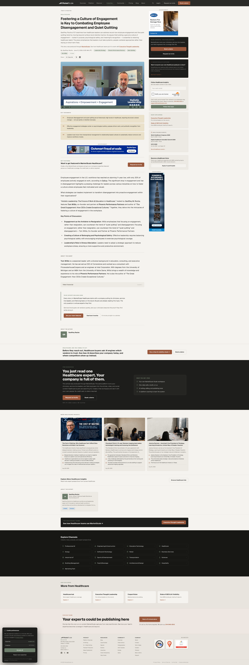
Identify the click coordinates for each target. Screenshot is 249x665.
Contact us (63, 648)
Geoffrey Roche (74, 494)
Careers (137, 647)
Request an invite (169, 3)
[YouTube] (67, 653)
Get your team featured (73, 315)
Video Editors (121, 642)
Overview (83, 3)
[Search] (152, 3)
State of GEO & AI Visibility (159, 123)
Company (72, 508)
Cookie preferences (183, 662)
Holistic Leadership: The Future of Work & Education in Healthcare (88, 201)
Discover (99, 3)
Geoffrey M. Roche (132, 201)
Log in (158, 3)
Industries (110, 3)
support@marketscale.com (159, 103)
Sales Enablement (87, 650)
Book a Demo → (64, 649)
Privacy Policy (156, 662)
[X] (64, 653)
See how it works (92, 315)
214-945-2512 (178, 101)
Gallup (104, 181)
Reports (102, 645)
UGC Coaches (121, 647)
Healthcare (65, 14)
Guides (119, 650)
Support (137, 655)
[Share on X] (76, 57)
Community (120, 3)
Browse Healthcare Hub (178, 480)
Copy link (70, 57)
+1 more (72, 53)
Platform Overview (87, 640)
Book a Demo (138, 652)
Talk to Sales (138, 645)
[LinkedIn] (61, 653)
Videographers (121, 645)
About (143, 3)
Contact (137, 642)
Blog (137, 3)
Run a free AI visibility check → (160, 352)
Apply (119, 652)
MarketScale (86, 46)
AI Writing (85, 642)
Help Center (103, 655)
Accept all (20, 650)
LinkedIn (65, 508)
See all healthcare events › (158, 149)
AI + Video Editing (87, 645)
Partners (137, 650)
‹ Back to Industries (66, 10)
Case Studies (103, 642)
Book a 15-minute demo (149, 619)
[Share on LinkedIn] (79, 57)
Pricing (131, 3)
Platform (91, 3)
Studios (102, 647)
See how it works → (156, 74)
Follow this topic (168, 107)
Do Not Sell (174, 662)
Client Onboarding (105, 652)
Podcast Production (88, 647)
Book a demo (168, 49)
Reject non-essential (19, 655)
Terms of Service (166, 662)
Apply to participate (168, 166)
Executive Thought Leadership (129, 46)
